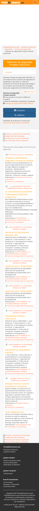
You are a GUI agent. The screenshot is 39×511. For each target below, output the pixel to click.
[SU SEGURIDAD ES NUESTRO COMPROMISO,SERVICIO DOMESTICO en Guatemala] (19, 187)
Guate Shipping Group (14, 412)
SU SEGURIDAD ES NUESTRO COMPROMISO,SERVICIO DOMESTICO (18, 194)
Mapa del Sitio (20, 507)
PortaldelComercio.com (11, 447)
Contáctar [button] (20, 110)
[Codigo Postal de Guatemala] (13, 136)
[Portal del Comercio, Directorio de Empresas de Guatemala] (13, 2)
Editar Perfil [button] (30, 92)
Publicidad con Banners (11, 465)
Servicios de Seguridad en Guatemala (16, 123)
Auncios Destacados (10, 463)
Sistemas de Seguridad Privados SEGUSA (19, 103)
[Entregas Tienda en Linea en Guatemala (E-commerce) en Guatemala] (19, 379)
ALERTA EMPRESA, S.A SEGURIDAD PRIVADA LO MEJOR (17, 253)
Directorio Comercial (10, 450)
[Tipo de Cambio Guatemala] (15, 140)
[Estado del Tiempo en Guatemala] (16, 138)
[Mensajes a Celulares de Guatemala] (16, 134)
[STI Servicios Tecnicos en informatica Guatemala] (19, 155)
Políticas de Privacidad (26, 505)
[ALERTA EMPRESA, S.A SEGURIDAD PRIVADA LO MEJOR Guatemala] (19, 228)
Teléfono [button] (20, 115)
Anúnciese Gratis (9, 486)
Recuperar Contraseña (11, 484)
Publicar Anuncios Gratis (12, 461)
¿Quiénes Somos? (9, 452)
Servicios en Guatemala (15, 181)
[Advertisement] (19, 24)
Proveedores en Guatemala (16, 427)
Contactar (8, 72)
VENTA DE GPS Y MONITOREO (19, 266)
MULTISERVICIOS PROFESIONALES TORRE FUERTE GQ (17, 219)
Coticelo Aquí (8, 473)
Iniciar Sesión (8, 482)
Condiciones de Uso (10, 505)
